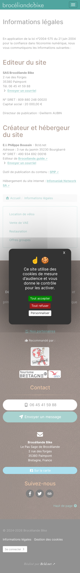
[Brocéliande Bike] (23, 4)
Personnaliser (40, 313)
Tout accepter (40, 298)
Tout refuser (40, 306)
